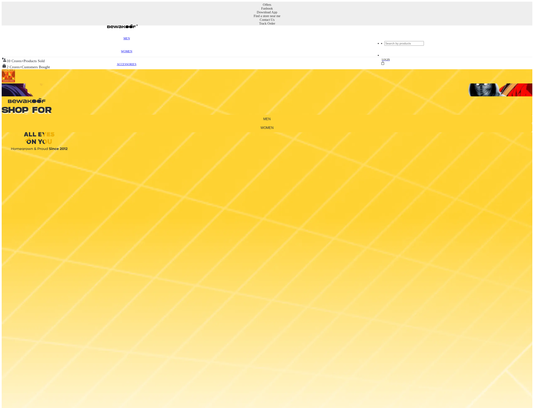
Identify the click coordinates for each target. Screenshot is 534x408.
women (267, 128)
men (267, 119)
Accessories (126, 64)
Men (126, 38)
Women (126, 51)
